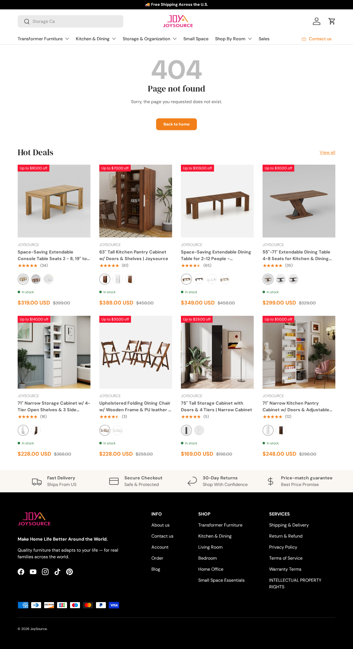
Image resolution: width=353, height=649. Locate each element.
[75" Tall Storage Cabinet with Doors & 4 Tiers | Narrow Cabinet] (217, 352)
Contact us (162, 536)
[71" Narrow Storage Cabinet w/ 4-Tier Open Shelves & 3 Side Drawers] (54, 352)
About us (160, 525)
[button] (332, 21)
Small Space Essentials (221, 580)
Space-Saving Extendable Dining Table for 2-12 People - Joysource (216, 258)
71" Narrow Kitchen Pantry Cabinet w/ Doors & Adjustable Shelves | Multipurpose (296, 409)
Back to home (176, 124)
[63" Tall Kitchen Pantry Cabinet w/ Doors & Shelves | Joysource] (135, 201)
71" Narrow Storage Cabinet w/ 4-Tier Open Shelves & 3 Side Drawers (54, 409)
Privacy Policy (283, 547)
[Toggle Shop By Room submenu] (250, 38)
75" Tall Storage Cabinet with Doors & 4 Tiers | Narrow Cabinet (216, 406)
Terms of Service (286, 558)
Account (160, 547)
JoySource (38, 629)
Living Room (210, 547)
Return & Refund (286, 536)
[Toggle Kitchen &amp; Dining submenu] (114, 38)
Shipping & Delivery (289, 525)
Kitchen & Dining (92, 39)
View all (327, 152)
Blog (155, 569)
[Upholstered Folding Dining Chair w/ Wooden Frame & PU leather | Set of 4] (135, 352)
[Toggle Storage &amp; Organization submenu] (174, 38)
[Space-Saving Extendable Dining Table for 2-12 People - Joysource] (217, 201)
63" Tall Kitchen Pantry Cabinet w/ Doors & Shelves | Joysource (133, 255)
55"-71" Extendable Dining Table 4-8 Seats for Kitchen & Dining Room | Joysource (296, 258)
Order (157, 558)
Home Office (210, 569)
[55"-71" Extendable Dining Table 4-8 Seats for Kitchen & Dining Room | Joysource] (299, 201)
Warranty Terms (285, 569)
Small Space (195, 39)
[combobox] (70, 21)
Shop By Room (230, 39)
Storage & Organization (146, 39)
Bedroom (207, 558)
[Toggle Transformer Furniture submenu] (67, 38)
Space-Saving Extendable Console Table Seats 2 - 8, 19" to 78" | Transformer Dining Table (52, 258)
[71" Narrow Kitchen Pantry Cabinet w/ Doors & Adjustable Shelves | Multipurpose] (299, 352)
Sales (264, 39)
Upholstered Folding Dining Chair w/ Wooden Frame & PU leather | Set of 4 (134, 409)
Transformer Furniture (40, 39)
